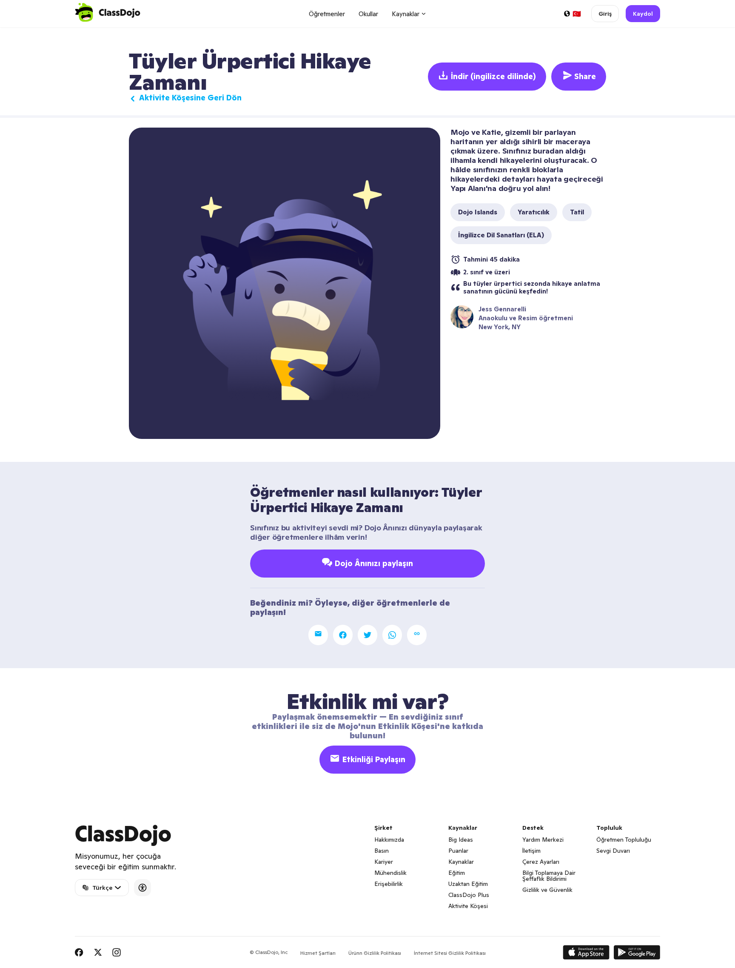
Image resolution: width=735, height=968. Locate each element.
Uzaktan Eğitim (468, 884)
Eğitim (456, 873)
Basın (381, 850)
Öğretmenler (327, 14)
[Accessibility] (142, 887)
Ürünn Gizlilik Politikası (374, 953)
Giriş (605, 13)
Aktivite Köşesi (468, 906)
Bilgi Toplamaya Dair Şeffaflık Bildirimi (548, 876)
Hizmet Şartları (318, 953)
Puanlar (458, 850)
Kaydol (643, 13)
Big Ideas (460, 839)
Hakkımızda (389, 839)
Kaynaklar (461, 862)
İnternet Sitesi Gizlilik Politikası (450, 953)
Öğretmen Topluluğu (623, 839)
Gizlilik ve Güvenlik (547, 890)
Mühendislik (390, 873)
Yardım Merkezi (543, 839)
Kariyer (383, 862)
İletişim (531, 850)
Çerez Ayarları (540, 862)
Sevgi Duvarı (613, 850)
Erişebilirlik (388, 884)
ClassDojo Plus (468, 895)
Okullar (368, 14)
